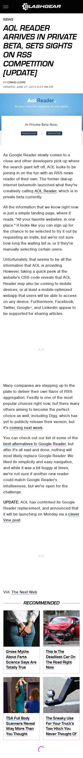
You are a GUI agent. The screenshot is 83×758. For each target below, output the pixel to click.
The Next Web (24, 592)
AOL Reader (45, 190)
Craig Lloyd (16, 82)
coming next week (25, 427)
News (8, 19)
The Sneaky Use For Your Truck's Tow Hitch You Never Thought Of (61, 726)
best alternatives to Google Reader (34, 443)
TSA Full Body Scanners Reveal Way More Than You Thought (20, 726)
